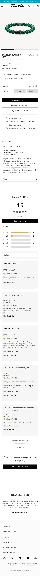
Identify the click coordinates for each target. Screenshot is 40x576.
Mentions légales (16, 570)
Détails (5, 179)
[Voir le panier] (38, 6)
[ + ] (25, 348)
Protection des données (12, 564)
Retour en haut (20, 443)
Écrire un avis (20, 221)
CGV (3, 564)
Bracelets (14, 68)
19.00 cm (32, 91)
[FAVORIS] (29, 6)
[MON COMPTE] (33, 6)
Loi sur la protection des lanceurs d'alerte (29, 564)
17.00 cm (20, 91)
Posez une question (20, 467)
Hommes (5, 68)
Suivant (20, 447)
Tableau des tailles (31, 86)
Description (7, 141)
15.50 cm (7, 91)
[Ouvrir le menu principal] (1, 6)
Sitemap (26, 570)
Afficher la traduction (11, 351)
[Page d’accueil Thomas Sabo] (5, 6)
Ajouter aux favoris (21, 111)
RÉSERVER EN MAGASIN (20, 105)
